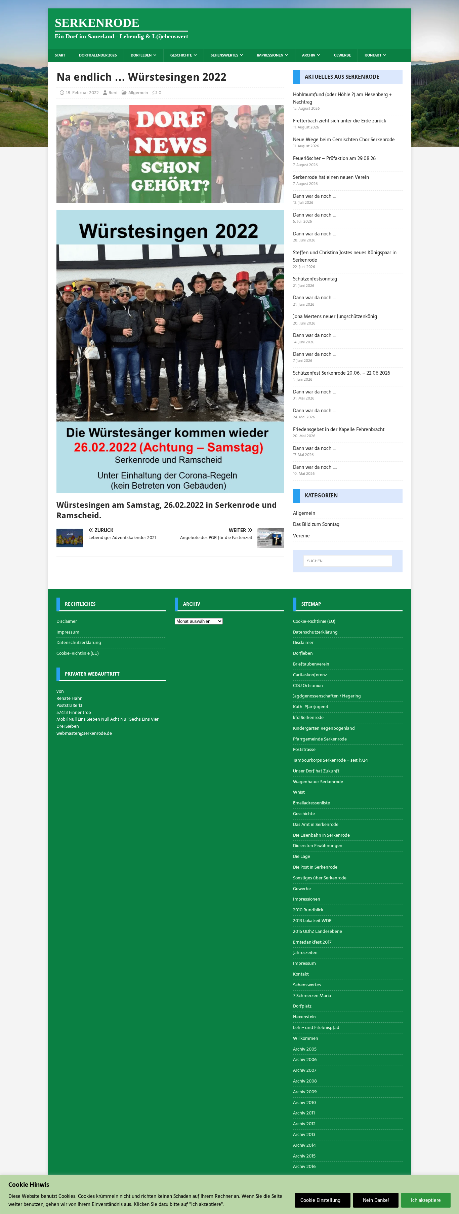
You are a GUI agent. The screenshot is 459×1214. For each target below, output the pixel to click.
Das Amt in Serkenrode (315, 824)
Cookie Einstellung (320, 1200)
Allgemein (138, 92)
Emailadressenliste (311, 802)
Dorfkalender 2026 (98, 55)
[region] (229, 1194)
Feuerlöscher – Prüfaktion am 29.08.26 (334, 158)
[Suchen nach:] (347, 561)
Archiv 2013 (304, 1134)
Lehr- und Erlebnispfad (316, 1027)
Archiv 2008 (305, 1081)
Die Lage (301, 856)
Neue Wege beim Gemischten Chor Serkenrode (344, 139)
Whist (299, 792)
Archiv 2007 (305, 1070)
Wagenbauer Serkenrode (318, 781)
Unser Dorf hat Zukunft (316, 770)
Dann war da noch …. (315, 467)
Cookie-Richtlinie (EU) (77, 653)
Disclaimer (66, 621)
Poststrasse (304, 749)
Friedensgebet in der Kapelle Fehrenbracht (338, 429)
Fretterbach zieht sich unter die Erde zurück (339, 120)
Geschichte (181, 55)
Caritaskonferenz (310, 674)
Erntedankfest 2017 (312, 942)
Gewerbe (342, 55)
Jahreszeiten (305, 952)
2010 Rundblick (308, 909)
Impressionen (270, 55)
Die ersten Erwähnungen (317, 845)
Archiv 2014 (304, 1145)
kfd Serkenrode (308, 717)
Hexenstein (304, 1016)
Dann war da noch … (314, 196)
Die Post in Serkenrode (315, 867)
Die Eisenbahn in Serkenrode (321, 835)
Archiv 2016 (304, 1166)
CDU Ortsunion (308, 685)
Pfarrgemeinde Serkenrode (320, 739)
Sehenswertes (224, 55)
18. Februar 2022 (82, 92)
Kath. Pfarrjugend (310, 706)
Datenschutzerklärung (78, 642)
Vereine (301, 535)
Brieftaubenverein (311, 664)
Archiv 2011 (304, 1112)
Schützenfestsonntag (315, 278)
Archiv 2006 (305, 1059)
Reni (113, 92)
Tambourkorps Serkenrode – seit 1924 (330, 760)
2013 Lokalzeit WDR (312, 920)
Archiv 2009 (305, 1091)
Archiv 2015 (304, 1156)
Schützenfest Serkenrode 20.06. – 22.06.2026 (341, 373)
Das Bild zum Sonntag (316, 524)
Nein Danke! (376, 1200)
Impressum (67, 632)
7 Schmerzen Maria (312, 995)
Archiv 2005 (305, 1049)
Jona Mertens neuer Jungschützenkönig (335, 316)
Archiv (308, 55)
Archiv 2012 (304, 1123)
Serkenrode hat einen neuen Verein (331, 177)
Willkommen (305, 1038)
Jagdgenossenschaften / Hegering (327, 695)
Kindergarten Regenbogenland (324, 728)
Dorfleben (141, 55)
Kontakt (373, 55)
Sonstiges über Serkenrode (319, 877)
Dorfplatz (302, 1006)
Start (60, 55)
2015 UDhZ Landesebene (317, 931)
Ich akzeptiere (426, 1200)
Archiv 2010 (304, 1102)
